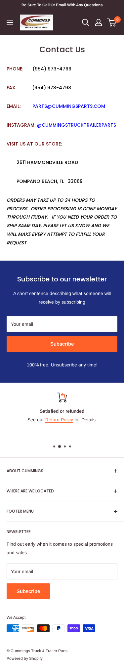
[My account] (98, 22)
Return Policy (59, 419)
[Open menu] (10, 22)
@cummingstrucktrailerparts (76, 125)
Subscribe (62, 344)
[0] (112, 22)
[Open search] (85, 22)
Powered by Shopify (25, 658)
